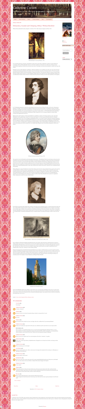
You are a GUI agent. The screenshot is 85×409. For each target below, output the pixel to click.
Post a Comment (17, 380)
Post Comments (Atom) (39, 389)
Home (15, 19)
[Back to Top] (1, 407)
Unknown (17, 311)
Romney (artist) (31, 297)
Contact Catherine (36, 19)
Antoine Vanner (19, 338)
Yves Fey (17, 303)
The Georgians (49, 19)
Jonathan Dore (19, 357)
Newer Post (16, 386)
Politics (26, 297)
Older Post (57, 386)
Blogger (44, 406)
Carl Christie (18, 348)
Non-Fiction (64, 42)
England (23, 297)
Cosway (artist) (18, 297)
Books (29, 19)
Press (43, 19)
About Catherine (22, 19)
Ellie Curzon (64, 37)
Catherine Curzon (25, 7)
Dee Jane (17, 373)
